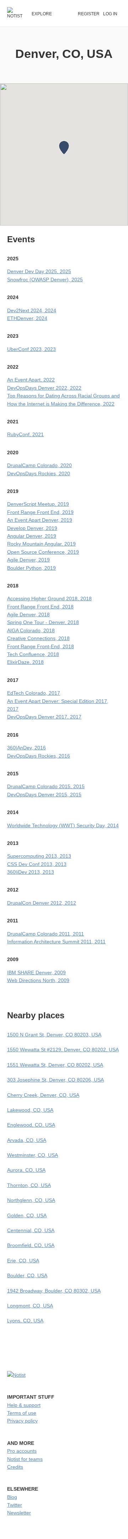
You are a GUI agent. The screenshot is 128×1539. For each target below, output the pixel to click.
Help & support (24, 1405)
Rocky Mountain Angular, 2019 (41, 544)
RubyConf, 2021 (25, 434)
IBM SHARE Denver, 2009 (36, 972)
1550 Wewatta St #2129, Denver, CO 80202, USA (63, 1049)
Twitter (14, 1505)
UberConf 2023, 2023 (31, 349)
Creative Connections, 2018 (38, 638)
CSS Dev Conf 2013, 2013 (36, 864)
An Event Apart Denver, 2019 (39, 520)
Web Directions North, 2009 (38, 980)
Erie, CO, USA (23, 1260)
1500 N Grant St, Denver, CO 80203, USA (54, 1034)
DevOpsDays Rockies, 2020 (38, 473)
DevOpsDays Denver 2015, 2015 (44, 794)
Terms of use (21, 1413)
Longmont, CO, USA (30, 1305)
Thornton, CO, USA (29, 1185)
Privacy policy (22, 1421)
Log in (110, 13)
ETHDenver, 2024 (27, 318)
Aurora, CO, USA (26, 1170)
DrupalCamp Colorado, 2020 (39, 465)
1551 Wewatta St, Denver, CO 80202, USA (55, 1065)
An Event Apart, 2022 (31, 380)
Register (89, 13)
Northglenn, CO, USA (31, 1200)
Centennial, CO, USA (30, 1230)
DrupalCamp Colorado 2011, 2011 (45, 934)
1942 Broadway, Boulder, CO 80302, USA (54, 1291)
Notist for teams (25, 1459)
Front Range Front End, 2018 (40, 606)
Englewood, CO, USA (31, 1125)
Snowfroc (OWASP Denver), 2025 (45, 279)
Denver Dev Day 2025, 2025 (39, 271)
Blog (12, 1497)
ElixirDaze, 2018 (25, 662)
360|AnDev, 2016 (26, 747)
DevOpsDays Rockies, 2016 (38, 756)
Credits (15, 1467)
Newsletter (19, 1513)
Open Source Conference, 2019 (43, 552)
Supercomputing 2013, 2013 (39, 856)
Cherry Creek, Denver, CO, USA (43, 1095)
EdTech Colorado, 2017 (33, 693)
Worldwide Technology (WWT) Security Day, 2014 (63, 825)
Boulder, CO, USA (27, 1275)
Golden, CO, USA (27, 1215)
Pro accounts (22, 1451)
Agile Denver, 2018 (28, 614)
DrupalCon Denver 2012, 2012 (41, 903)
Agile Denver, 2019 (28, 560)
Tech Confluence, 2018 (33, 654)
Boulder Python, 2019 (31, 568)
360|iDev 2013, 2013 (30, 872)
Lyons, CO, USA (25, 1320)
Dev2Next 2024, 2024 (31, 310)
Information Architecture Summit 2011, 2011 (56, 941)
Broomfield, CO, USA (30, 1245)
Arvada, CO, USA (26, 1140)
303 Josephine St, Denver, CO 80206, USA (55, 1080)
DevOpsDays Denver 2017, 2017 (44, 717)
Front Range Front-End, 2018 (40, 646)
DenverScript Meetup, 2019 (38, 504)
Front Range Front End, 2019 (40, 512)
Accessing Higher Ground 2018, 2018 (49, 598)
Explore (42, 13)
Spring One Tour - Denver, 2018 (43, 622)
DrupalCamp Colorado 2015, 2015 (46, 786)
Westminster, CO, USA (32, 1155)
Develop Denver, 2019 (32, 528)
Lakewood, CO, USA (30, 1110)
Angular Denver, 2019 (31, 536)
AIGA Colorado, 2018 (31, 630)
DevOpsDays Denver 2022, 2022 (44, 388)
